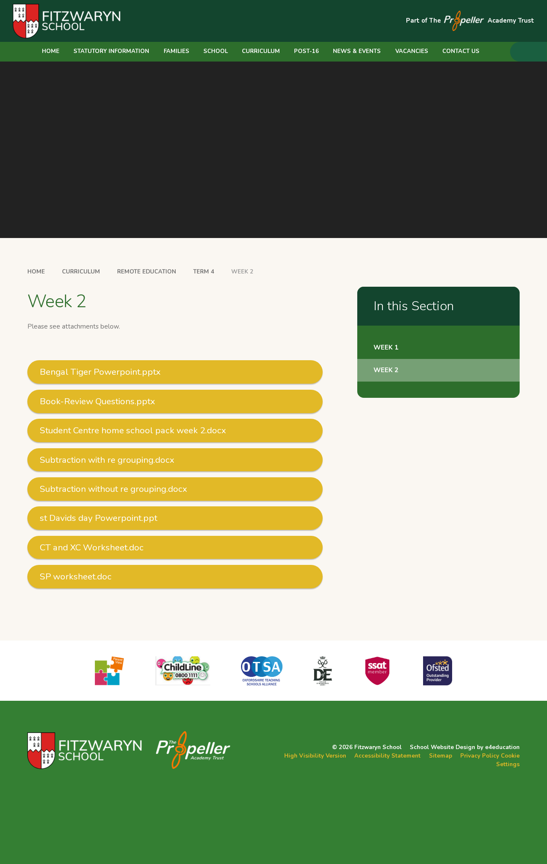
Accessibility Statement (387, 756)
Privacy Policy (479, 756)
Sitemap (440, 756)
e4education (502, 747)
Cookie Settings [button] (508, 760)
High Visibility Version (315, 756)
